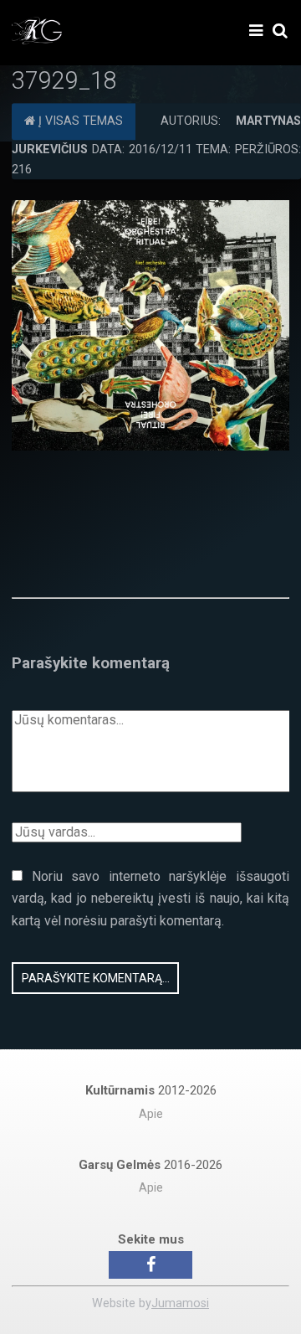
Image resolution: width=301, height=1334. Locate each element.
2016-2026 (150, 1164)
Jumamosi (180, 1303)
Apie (151, 1114)
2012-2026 (151, 1090)
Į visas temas (79, 121)
